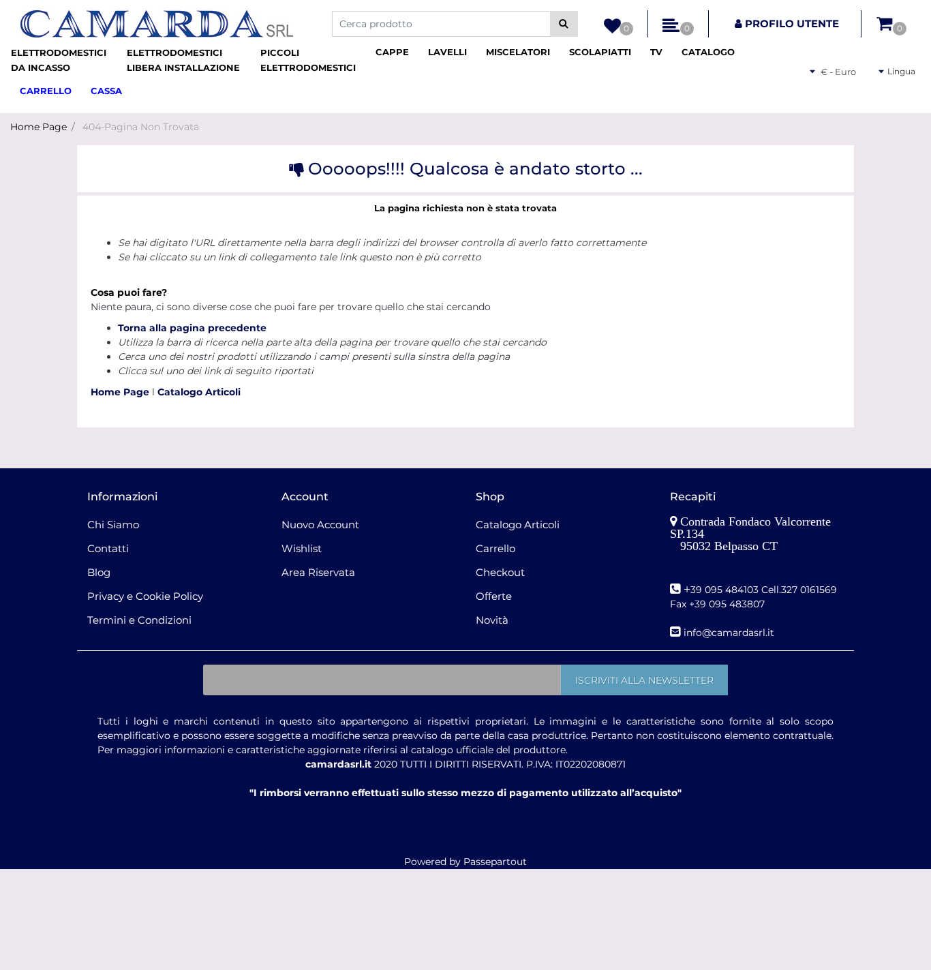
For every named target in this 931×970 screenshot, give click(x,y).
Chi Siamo (113, 524)
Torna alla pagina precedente (192, 328)
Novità (492, 619)
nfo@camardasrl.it (730, 632)
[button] (564, 24)
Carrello (495, 548)
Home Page (38, 127)
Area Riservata (318, 572)
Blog (98, 572)
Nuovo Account (320, 524)
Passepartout (495, 861)
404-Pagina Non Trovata (140, 127)
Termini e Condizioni (139, 619)
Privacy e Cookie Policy (145, 596)
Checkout (500, 572)
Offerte (494, 596)
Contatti (108, 548)
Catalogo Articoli (199, 392)
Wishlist (301, 548)
